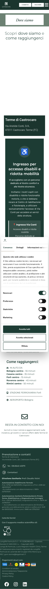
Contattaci (12, 472)
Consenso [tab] (7, 247)
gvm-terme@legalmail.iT (15, 554)
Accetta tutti (24, 329)
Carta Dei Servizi (9, 518)
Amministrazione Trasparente (14, 571)
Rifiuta (25, 346)
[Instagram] (15, 584)
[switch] (42, 301)
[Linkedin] (24, 584)
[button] (46, 5)
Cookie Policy (7, 576)
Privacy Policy (8, 573)
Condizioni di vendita (10, 568)
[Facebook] (6, 584)
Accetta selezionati (24, 337)
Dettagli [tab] (20, 247)
